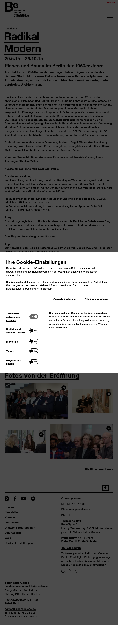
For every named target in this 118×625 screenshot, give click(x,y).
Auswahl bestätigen (64, 298)
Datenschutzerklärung (18, 288)
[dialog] (59, 312)
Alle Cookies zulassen (97, 298)
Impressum (46, 288)
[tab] (18, 316)
